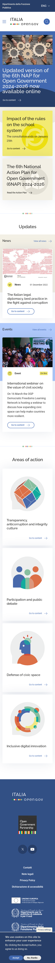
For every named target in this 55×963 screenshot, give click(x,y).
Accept (16, 958)
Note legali (27, 874)
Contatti (27, 867)
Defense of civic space (23, 675)
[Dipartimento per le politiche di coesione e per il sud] (27, 913)
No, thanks (32, 958)
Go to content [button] (9, 100)
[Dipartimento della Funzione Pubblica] (27, 927)
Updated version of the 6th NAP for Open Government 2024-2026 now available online (25, 81)
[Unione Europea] (27, 901)
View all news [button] (40, 241)
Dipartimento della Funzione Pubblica (16, 6)
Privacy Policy (27, 880)
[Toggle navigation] (4, 22)
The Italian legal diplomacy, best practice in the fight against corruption (27, 299)
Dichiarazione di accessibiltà (27, 886)
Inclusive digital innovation (26, 746)
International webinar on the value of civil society (25, 385)
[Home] (24, 21)
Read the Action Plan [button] (17, 192)
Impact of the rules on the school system (26, 124)
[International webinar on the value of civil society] (27, 352)
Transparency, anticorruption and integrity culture (27, 524)
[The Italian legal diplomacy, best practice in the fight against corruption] (27, 264)
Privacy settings (44, 930)
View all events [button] (39, 329)
